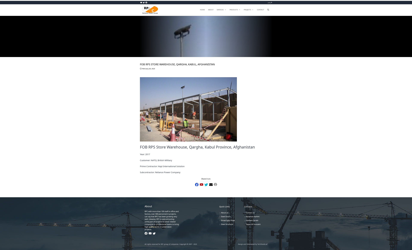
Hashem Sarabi (252, 220)
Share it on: (206, 179)
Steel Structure (227, 224)
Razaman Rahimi (252, 216)
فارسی (270, 2)
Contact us (250, 213)
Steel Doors (225, 216)
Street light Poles (228, 220)
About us (224, 213)
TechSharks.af (262, 244)
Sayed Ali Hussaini (253, 224)
